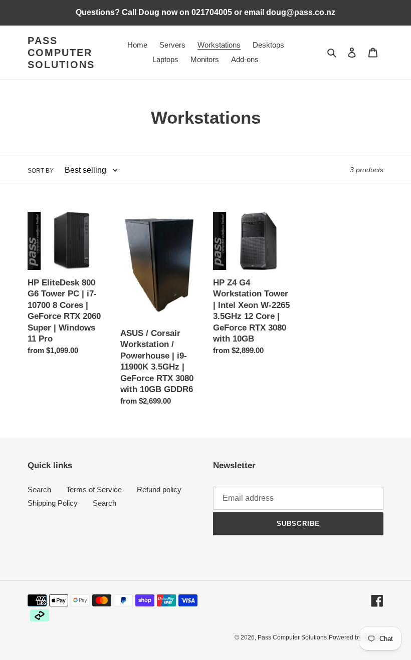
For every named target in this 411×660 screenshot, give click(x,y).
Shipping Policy (53, 503)
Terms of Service (94, 489)
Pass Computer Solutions (61, 52)
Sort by (41, 170)
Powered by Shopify (356, 637)
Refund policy (159, 489)
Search (39, 489)
